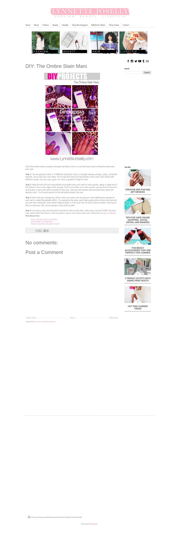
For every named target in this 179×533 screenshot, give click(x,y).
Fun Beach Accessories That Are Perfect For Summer (138, 250)
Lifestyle (65, 25)
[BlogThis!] (39, 230)
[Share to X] (42, 230)
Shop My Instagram (80, 25)
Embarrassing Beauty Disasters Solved (45, 224)
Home (27, 25)
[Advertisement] (72, 346)
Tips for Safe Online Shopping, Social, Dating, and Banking (138, 219)
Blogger (94, 524)
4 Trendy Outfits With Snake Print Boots (138, 279)
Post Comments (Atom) (45, 321)
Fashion (45, 25)
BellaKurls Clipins (98, 25)
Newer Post (31, 317)
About (36, 25)
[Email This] (37, 230)
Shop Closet (114, 25)
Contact (126, 25)
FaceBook (110, 213)
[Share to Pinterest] (47, 230)
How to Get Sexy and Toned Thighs (44, 219)
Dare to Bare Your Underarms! (42, 221)
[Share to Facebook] (44, 230)
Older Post (113, 317)
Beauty (55, 25)
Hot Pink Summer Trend (138, 307)
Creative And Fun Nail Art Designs (137, 190)
